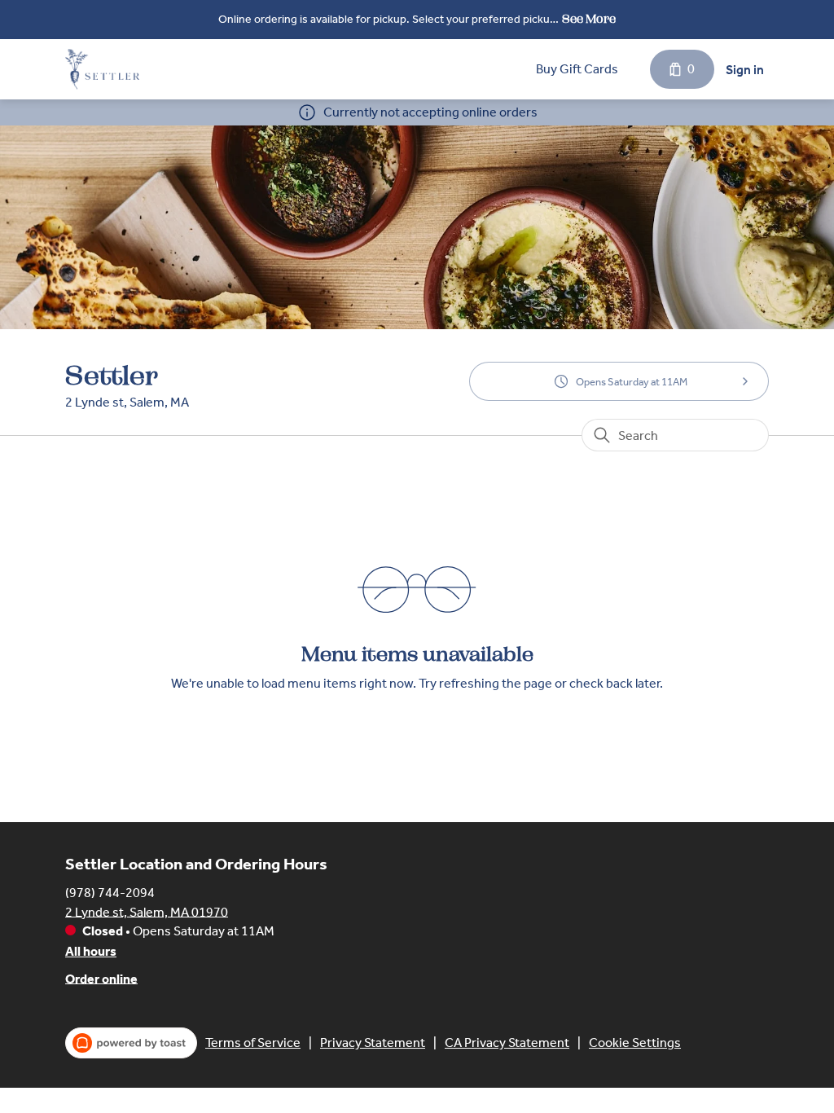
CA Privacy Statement (507, 1042)
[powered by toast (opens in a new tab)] (131, 1043)
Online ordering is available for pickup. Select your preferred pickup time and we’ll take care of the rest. (387, 20)
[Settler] (102, 69)
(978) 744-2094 (110, 892)
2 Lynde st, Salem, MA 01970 (146, 911)
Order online (101, 978)
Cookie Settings (635, 1042)
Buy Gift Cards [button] (577, 69)
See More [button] (589, 19)
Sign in (745, 69)
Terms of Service (253, 1042)
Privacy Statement (372, 1042)
